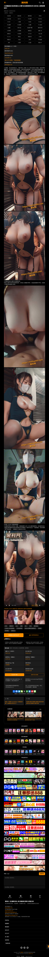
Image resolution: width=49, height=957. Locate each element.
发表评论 (42, 873)
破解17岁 (40, 30)
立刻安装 (7, 664)
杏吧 (9, 42)
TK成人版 (40, 33)
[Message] (35, 691)
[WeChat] (22, 691)
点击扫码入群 (28, 670)
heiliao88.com (8, 57)
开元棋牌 (30, 18)
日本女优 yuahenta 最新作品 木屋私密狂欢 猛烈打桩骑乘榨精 (18, 608)
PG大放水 (40, 24)
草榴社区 (9, 39)
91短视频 (19, 33)
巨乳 (6, 626)
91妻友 (40, 36)
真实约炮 (19, 15)
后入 (17, 626)
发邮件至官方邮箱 (34, 674)
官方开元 (40, 18)
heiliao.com (28, 653)
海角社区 (9, 33)
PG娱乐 (29, 21)
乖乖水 (40, 15)
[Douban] (27, 691)
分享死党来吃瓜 (35, 635)
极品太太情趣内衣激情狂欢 (30, 628)
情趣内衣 (11, 626)
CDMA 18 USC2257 (28, 956)
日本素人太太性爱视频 (9, 628)
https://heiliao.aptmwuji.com (11, 915)
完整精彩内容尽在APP (13, 635)
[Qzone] (29, 691)
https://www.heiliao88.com (11, 912)
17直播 (19, 21)
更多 (40, 709)
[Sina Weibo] (32, 691)
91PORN (30, 33)
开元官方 (40, 21)
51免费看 (19, 30)
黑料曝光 (7, 630)
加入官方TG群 (14, 674)
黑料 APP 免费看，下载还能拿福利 (13, 60)
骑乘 (21, 626)
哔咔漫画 (40, 39)
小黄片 (29, 39)
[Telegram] (19, 691)
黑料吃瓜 (13, 630)
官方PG (19, 18)
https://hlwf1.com (9, 907)
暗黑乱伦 (30, 30)
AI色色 (19, 39)
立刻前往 (27, 664)
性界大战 (19, 27)
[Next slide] (43, 715)
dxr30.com (7, 658)
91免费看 (9, 30)
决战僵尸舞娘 (29, 27)
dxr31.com (27, 658)
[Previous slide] (5, 715)
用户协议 (18, 956)
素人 (26, 626)
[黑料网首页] (24, 3)
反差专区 (6, 12)
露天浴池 (36, 626)
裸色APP (40, 42)
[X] (24, 691)
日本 (30, 626)
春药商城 (30, 15)
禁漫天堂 (30, 36)
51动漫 (29, 42)
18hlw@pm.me (8, 64)
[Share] (14, 691)
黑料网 (39, 628)
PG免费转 (19, 24)
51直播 (29, 24)
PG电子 (8, 21)
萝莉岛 (19, 36)
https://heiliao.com (9, 53)
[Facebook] (16, 691)
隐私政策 (22, 956)
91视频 (19, 42)
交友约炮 (9, 15)
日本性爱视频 (19, 628)
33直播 (8, 27)
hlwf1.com (7, 48)
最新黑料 (11, 12)
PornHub (9, 36)
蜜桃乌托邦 (40, 27)
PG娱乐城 (9, 18)
